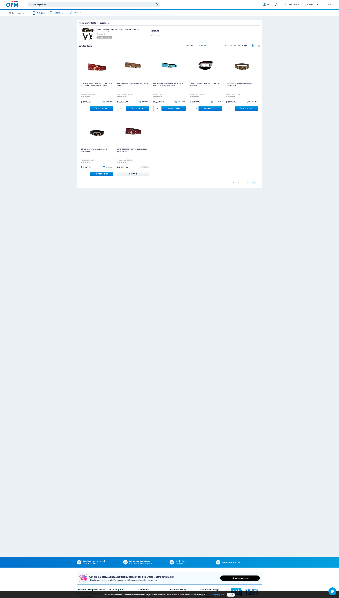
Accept (231, 595)
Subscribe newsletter (240, 578)
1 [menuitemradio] (253, 183)
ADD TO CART (103, 108)
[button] (332, 591)
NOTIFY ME (133, 174)
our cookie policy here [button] (215, 594)
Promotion (203, 45)
